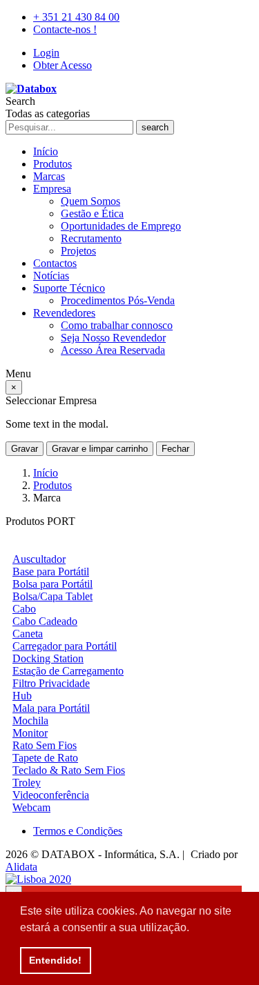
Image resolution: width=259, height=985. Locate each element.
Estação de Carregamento (68, 671)
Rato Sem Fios (44, 745)
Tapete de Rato (45, 758)
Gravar (24, 449)
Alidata (21, 867)
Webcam (31, 807)
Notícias (51, 275)
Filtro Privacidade (51, 683)
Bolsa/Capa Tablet (52, 596)
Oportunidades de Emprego (121, 226)
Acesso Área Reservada (113, 350)
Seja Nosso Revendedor (113, 338)
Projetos (78, 251)
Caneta (27, 633)
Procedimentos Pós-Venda (118, 300)
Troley (26, 782)
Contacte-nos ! (65, 29)
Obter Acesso (62, 65)
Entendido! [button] (55, 960)
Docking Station (48, 658)
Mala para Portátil (51, 708)
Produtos (52, 164)
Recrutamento (91, 238)
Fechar (175, 449)
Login (46, 53)
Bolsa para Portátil (52, 584)
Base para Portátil (50, 571)
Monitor (30, 733)
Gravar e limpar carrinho (100, 449)
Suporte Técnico (69, 288)
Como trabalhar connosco (117, 325)
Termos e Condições (77, 831)
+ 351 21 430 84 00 (76, 17)
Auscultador (39, 559)
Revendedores (64, 313)
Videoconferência (50, 795)
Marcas (49, 176)
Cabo (24, 609)
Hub (22, 696)
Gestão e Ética (92, 213)
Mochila (30, 720)
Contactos (55, 263)
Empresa (52, 189)
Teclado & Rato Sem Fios (68, 770)
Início (45, 151)
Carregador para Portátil (64, 646)
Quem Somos (90, 201)
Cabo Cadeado (44, 621)
